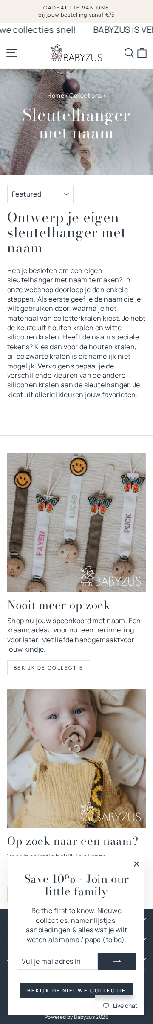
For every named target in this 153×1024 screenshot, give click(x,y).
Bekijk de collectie (49, 667)
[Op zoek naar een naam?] (76, 758)
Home (55, 95)
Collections (85, 95)
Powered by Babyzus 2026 (76, 1017)
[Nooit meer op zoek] (76, 522)
